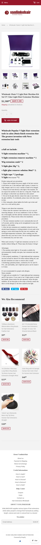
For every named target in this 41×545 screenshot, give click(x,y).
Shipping (4, 105)
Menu (6, 2)
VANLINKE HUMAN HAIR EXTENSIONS (22, 535)
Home (3, 25)
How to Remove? (20, 482)
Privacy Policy (20, 466)
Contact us (20, 498)
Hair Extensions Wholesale (20, 501)
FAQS (20, 495)
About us (20, 458)
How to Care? (20, 477)
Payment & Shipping (20, 461)
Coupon (20, 492)
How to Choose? (20, 479)
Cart (37, 2)
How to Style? (20, 485)
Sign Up (35, 522)
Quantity (4, 110)
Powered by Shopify (20, 537)
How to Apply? (20, 474)
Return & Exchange (20, 464)
